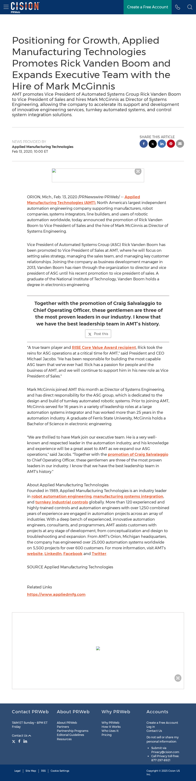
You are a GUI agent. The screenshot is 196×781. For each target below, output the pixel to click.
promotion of (138, 454)
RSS (43, 770)
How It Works (111, 727)
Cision (172, 770)
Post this (101, 334)
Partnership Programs (72, 731)
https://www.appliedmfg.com (56, 594)
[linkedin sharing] (162, 144)
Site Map (31, 770)
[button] (98, 171)
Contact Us (20, 735)
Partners (63, 727)
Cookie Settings (60, 770)
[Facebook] (19, 741)
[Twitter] (14, 741)
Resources (64, 739)
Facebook (72, 553)
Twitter (99, 553)
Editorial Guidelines (70, 735)
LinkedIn (53, 553)
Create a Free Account (147, 7)
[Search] (190, 7)
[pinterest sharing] (171, 144)
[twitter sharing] (153, 144)
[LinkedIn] (25, 741)
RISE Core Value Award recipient (104, 347)
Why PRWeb (110, 722)
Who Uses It (110, 731)
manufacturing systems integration (128, 496)
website (35, 553)
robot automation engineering (62, 496)
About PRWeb (67, 722)
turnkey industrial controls (61, 502)
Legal (17, 770)
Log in (151, 727)
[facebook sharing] (144, 144)
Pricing (107, 735)
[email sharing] (180, 144)
